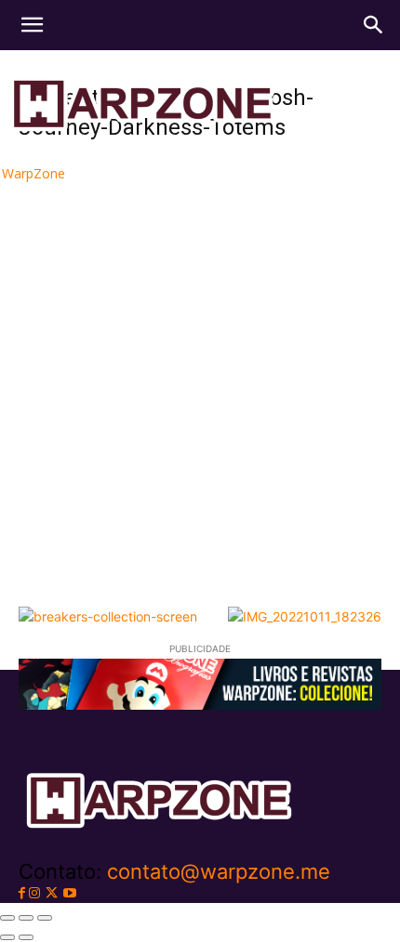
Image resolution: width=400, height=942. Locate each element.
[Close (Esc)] (7, 918)
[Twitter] (53, 893)
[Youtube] (69, 893)
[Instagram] (36, 893)
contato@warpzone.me (218, 871)
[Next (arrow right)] (26, 937)
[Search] (374, 25)
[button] (31, 25)
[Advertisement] (200, 388)
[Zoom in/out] (44, 918)
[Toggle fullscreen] (26, 918)
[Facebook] (24, 893)
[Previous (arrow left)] (7, 937)
